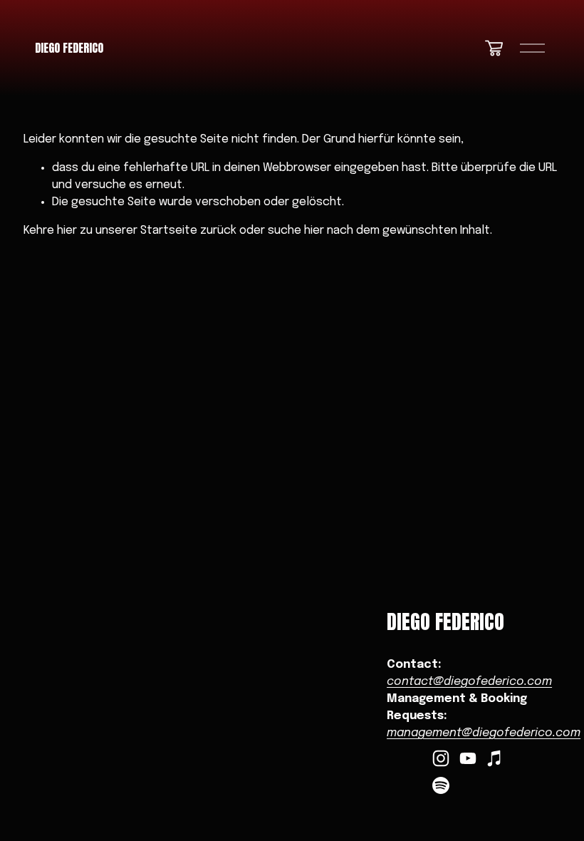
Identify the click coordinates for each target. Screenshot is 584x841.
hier (67, 231)
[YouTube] (467, 758)
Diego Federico (69, 47)
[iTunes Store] (495, 758)
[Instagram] (440, 758)
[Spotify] (440, 785)
